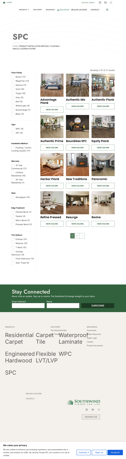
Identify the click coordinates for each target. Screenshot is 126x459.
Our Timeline (56, 334)
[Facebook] (105, 2)
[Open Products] (28, 9)
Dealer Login (92, 338)
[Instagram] (111, 2)
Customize (83, 452)
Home (15, 46)
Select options (51, 108)
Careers (90, 342)
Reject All (99, 452)
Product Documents (95, 345)
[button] (107, 10)
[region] (63, 450)
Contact (30, 398)
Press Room (91, 330)
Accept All (115, 452)
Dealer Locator (34, 393)
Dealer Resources (94, 334)
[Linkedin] (99, 2)
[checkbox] (23, 77)
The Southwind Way (59, 330)
